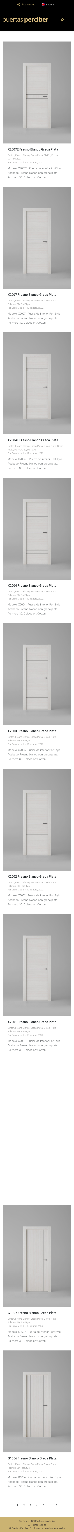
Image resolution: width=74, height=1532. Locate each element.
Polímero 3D (14, 304)
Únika (52, 1521)
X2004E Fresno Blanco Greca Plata (33, 440)
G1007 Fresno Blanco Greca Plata (32, 1313)
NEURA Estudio (39, 1521)
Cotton (11, 155)
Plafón (47, 155)
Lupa (32, 92)
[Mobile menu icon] (69, 20)
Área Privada (28, 4)
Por (16, 162)
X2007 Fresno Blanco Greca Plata (32, 295)
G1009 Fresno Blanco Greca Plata (32, 1167)
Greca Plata (37, 155)
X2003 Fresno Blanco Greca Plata (32, 731)
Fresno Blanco (22, 155)
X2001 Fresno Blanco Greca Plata (32, 1022)
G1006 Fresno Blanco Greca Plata (32, 1458)
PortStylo (15, 159)
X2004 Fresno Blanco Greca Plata (32, 585)
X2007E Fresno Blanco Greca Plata (33, 149)
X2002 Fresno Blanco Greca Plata (32, 876)
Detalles (42, 92)
